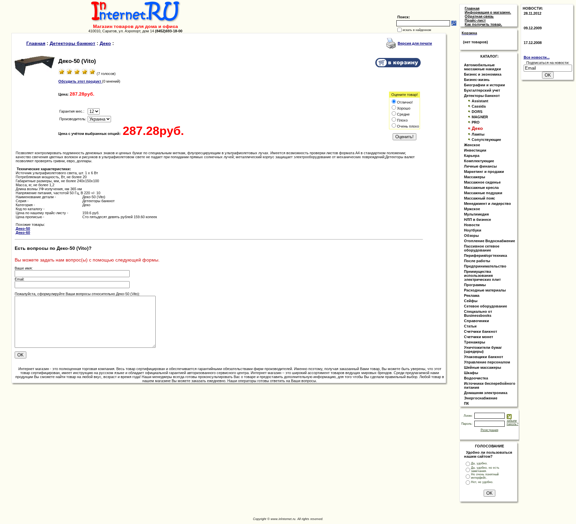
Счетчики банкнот (480, 331)
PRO (476, 122)
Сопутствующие (486, 140)
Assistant (480, 101)
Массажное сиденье (482, 182)
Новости (472, 225)
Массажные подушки (483, 193)
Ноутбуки (472, 230)
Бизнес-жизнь (477, 80)
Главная (35, 43)
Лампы (478, 134)
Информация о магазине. (488, 12)
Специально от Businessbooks (478, 313)
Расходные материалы (485, 290)
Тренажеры (474, 342)
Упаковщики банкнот (483, 357)
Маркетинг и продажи (484, 172)
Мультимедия (476, 214)
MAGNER (480, 117)
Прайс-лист (475, 20)
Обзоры (471, 236)
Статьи (470, 326)
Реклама (471, 295)
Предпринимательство (485, 266)
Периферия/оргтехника (485, 256)
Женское (472, 145)
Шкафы (471, 373)
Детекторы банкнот (72, 43)
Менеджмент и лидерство (487, 204)
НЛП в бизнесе (477, 220)
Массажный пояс (479, 198)
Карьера (471, 156)
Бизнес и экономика (482, 74)
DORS (477, 112)
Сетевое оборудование (485, 306)
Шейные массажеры (482, 367)
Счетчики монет (478, 337)
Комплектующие (479, 161)
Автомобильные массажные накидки (482, 67)
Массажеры (474, 177)
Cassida (479, 106)
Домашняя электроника (485, 393)
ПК (466, 403)
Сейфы (470, 301)
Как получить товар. (483, 24)
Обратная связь (479, 16)
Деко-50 (23, 229)
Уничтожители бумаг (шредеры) (483, 349)
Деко (105, 43)
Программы (475, 285)
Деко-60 (23, 233)
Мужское (472, 209)
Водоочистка (476, 378)
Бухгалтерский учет (482, 90)
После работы (477, 261)
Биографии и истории (484, 85)
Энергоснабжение (480, 398)
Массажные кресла (481, 188)
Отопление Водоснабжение (489, 241)
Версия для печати (415, 43)
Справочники (476, 321)
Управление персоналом (487, 362)
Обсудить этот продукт (80, 81)
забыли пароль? (512, 422)
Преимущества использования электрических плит (482, 275)
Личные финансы (480, 166)
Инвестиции (475, 150)
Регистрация (489, 430)
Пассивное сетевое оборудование (481, 248)
